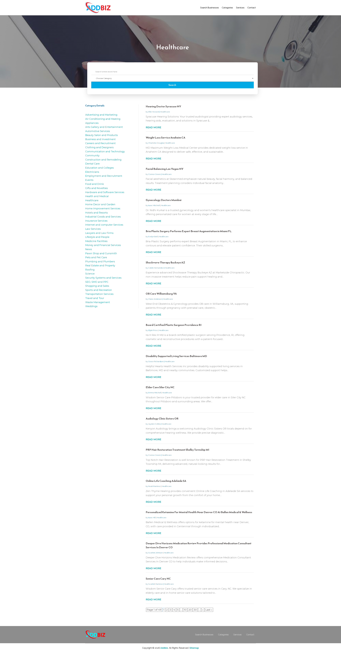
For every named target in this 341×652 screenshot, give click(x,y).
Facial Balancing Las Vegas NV (164, 169)
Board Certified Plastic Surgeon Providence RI (174, 325)
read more (153, 127)
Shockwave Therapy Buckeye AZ (165, 262)
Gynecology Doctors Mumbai (163, 200)
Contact (251, 7)
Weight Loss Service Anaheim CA (165, 138)
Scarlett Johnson (155, 553)
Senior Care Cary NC (158, 579)
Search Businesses (209, 7)
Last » (209, 609)
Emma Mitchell (154, 393)
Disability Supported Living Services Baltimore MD (176, 356)
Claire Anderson (155, 299)
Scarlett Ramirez (155, 584)
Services (240, 7)
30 (195, 609)
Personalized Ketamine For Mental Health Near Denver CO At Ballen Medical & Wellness (199, 512)
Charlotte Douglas (156, 143)
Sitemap (194, 648)
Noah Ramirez (154, 486)
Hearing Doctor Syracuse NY (163, 106)
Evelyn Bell (153, 236)
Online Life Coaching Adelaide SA (166, 481)
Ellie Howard (153, 112)
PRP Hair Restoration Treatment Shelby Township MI (177, 450)
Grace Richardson (156, 361)
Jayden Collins (154, 424)
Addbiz (164, 648)
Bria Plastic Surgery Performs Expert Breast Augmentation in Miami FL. (189, 231)
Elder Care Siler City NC (160, 387)
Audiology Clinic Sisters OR (162, 419)
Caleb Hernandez (156, 268)
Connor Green (154, 174)
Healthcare (165, 112)
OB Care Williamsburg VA (161, 294)
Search (172, 85)
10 (185, 609)
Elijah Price (153, 330)
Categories (227, 7)
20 (190, 609)
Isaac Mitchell (154, 205)
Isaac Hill (151, 517)
